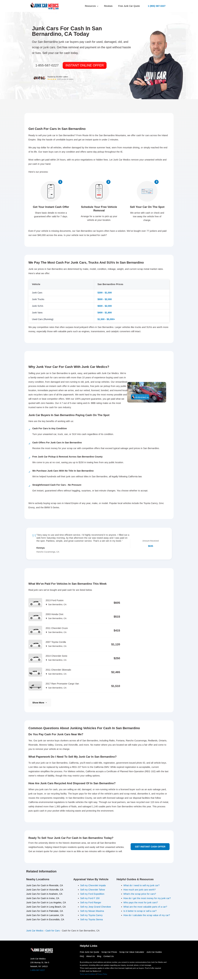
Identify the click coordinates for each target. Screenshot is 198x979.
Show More (38, 702)
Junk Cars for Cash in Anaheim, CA (44, 894)
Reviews (108, 6)
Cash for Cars (52, 930)
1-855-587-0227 (37, 970)
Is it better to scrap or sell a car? (140, 911)
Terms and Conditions (88, 974)
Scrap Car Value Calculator (131, 952)
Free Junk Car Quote (129, 6)
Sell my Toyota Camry (91, 915)
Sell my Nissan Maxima (92, 911)
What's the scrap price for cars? (139, 894)
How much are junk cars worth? (139, 889)
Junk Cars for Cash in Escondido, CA (45, 919)
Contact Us (108, 956)
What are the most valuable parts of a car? (145, 906)
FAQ (82, 956)
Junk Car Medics (34, 930)
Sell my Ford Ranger (90, 902)
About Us (90, 956)
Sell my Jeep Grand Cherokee (95, 906)
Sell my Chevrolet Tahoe (92, 889)
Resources (90, 6)
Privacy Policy (102, 974)
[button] (157, 6)
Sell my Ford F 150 (90, 898)
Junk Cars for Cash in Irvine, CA (42, 898)
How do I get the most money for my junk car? (147, 898)
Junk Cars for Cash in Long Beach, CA (46, 906)
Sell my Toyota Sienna (91, 919)
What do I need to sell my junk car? (141, 885)
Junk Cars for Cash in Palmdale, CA (44, 911)
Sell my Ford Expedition (92, 894)
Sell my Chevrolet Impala (93, 885)
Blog (99, 956)
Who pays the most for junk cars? (140, 902)
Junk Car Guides (154, 952)
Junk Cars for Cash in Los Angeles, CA (46, 902)
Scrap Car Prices (109, 952)
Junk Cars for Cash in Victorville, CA (44, 889)
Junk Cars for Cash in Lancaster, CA (44, 915)
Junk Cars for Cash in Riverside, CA (44, 885)
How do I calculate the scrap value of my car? (146, 915)
